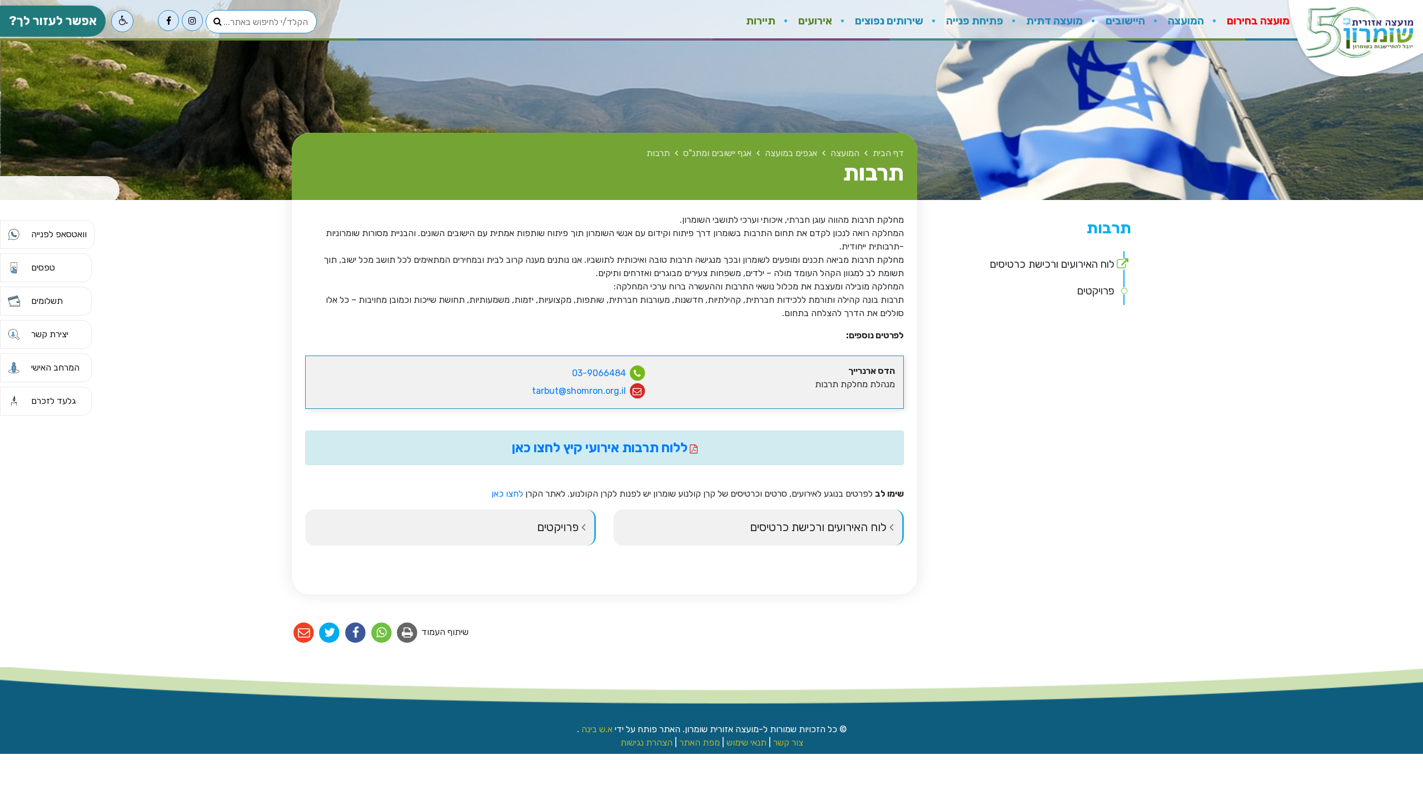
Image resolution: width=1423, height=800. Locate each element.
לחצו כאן (506, 493)
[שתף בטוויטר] (330, 633)
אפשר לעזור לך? (53, 20)
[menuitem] (1247, 19)
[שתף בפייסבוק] (355, 633)
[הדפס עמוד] (408, 633)
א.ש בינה (596, 729)
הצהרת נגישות (646, 742)
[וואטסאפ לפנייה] (14, 234)
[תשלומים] (14, 301)
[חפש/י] (217, 22)
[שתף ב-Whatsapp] (382, 633)
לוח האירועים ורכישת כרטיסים (1052, 264)
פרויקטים (1095, 290)
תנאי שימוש (747, 742)
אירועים (814, 20)
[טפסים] (14, 268)
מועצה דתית (1053, 20)
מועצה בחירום (1257, 20)
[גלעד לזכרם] (14, 401)
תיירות (760, 18)
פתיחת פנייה (973, 20)
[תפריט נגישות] (122, 21)
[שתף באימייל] (304, 633)
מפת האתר (699, 742)
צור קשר (788, 742)
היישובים (1124, 20)
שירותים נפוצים (888, 20)
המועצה (1185, 20)
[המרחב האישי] (14, 368)
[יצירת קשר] (14, 334)
